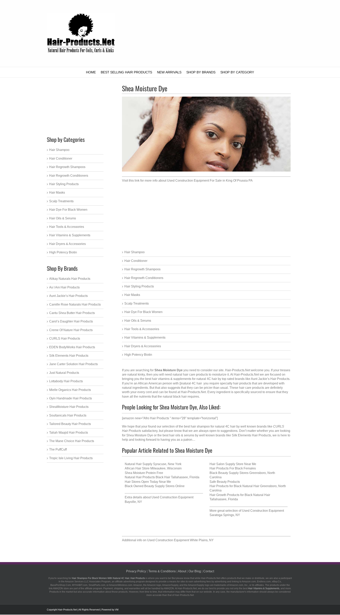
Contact (208, 571)
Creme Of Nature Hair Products (71, 330)
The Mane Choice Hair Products (71, 441)
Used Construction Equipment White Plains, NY (180, 540)
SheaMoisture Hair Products (69, 406)
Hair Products (137, 578)
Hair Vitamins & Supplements (144, 337)
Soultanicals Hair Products (67, 415)
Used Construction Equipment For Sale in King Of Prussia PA (210, 180)
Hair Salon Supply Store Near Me (233, 464)
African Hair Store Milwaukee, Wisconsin (153, 468)
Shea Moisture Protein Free (144, 473)
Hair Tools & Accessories (141, 329)
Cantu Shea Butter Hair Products (72, 313)
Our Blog (194, 571)
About (182, 571)
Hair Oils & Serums (137, 320)
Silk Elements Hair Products (251, 435)
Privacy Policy (136, 571)
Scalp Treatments (136, 303)
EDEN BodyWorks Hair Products (72, 347)
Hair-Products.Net (237, 370)
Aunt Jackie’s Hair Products (68, 295)
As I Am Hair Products (64, 287)
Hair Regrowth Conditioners (143, 278)
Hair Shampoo (134, 252)
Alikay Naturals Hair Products (69, 278)
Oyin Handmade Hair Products (70, 398)
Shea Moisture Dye (139, 435)
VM (116, 609)
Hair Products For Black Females (233, 468)
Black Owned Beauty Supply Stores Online (155, 486)
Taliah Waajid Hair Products (68, 432)
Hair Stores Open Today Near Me (148, 481)
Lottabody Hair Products (66, 381)
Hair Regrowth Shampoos (142, 269)
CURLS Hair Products (64, 338)
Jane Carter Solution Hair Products (73, 364)
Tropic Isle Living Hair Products (71, 458)
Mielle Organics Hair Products (70, 390)
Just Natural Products (64, 372)
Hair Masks (132, 294)
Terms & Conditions (162, 571)
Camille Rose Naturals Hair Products (75, 304)
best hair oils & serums (178, 435)
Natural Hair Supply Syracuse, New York (153, 464)
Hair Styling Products (139, 286)
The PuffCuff (58, 449)
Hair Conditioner (135, 260)
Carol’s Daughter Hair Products (71, 321)
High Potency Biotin (138, 354)
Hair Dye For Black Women (143, 312)
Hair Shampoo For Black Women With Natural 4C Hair (100, 578)
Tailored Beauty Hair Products (70, 424)
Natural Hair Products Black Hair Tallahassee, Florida (162, 477)
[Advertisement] (213, 33)
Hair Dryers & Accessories (142, 346)
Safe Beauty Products (225, 481)
